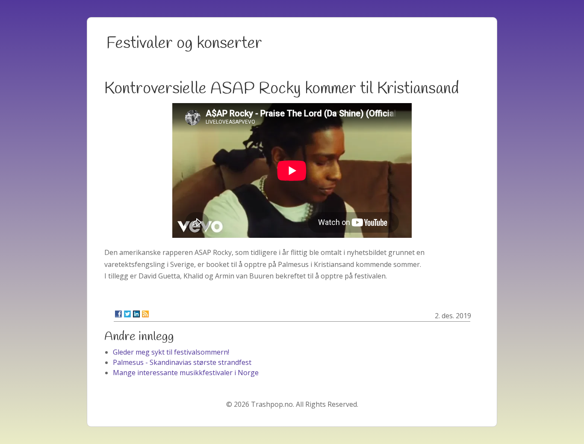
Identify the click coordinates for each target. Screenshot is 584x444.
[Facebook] (118, 314)
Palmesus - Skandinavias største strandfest (182, 362)
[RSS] (145, 314)
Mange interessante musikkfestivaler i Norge (186, 372)
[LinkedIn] (136, 314)
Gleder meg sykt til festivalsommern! (171, 352)
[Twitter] (127, 314)
